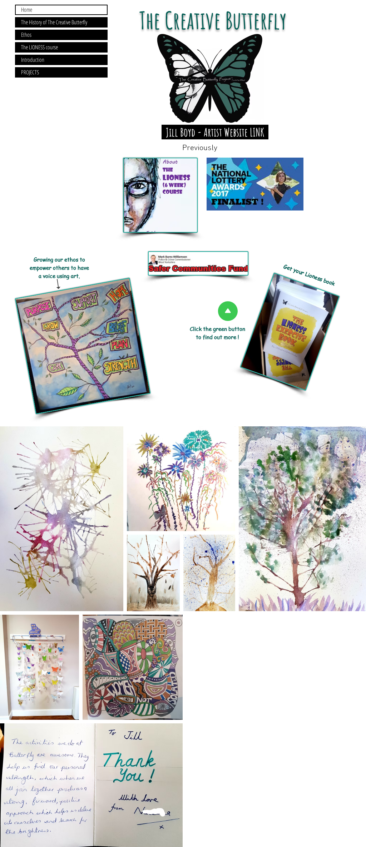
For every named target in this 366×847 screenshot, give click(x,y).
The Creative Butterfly (215, 20)
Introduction (32, 60)
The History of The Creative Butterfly (54, 22)
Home (26, 10)
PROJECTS (30, 72)
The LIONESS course (39, 47)
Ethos (26, 35)
